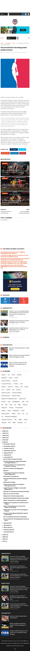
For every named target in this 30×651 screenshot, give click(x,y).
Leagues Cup (22, 398)
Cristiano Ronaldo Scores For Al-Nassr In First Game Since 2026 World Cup (14, 255)
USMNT (20, 419)
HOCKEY (18, 389)
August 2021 (7, 453)
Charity (16, 377)
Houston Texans (16, 395)
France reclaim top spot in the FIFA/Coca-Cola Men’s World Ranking (18, 364)
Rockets (3, 410)
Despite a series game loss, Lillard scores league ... (15, 503)
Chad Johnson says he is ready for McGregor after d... (13, 485)
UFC (23, 413)
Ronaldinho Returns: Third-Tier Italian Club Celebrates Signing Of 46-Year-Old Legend (14, 262)
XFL (25, 422)
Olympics (25, 404)
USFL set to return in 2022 (11, 494)
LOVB (9, 401)
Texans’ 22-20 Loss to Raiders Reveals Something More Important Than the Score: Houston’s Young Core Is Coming (19, 313)
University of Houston (7, 419)
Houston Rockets (6, 395)
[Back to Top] (15, 649)
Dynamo (4, 386)
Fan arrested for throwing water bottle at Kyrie (16, 519)
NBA (14, 43)
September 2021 (9, 450)
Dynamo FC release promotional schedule (16, 491)
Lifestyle (4, 401)
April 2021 (7, 525)
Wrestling (20, 422)
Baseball (19, 374)
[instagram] (28, 14)
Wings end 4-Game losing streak (13, 496)
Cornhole (15, 383)
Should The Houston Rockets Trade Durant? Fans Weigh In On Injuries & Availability (14, 171)
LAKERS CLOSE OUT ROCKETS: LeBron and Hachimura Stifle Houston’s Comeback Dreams (13, 186)
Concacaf (14, 380)
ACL (9, 374)
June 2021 (7, 457)
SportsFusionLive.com (18, 645)
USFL (15, 419)
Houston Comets (6, 392)
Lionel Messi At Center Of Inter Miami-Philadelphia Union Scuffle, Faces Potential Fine (14, 266)
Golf (13, 389)
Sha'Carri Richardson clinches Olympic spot (15, 479)
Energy (16, 386)
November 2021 (8, 446)
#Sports (4, 374)
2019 (3, 537)
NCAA (11, 404)
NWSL (19, 404)
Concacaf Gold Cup (6, 383)
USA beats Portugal (9, 482)
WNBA (14, 422)
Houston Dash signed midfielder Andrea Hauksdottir (15, 513)
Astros (13, 374)
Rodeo (9, 410)
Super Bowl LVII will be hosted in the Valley (16, 498)
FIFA (21, 386)
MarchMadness (16, 401)
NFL (15, 404)
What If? (5, 471)
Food (3, 389)
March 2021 (7, 527)
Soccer (22, 410)
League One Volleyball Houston (9, 398)
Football (8, 389)
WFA (9, 422)
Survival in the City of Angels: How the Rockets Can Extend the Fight (13, 201)
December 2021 (8, 444)
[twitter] (26, 14)
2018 (3, 539)
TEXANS (13, 413)
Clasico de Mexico (6, 380)
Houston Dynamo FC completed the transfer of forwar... (14, 465)
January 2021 (8, 532)
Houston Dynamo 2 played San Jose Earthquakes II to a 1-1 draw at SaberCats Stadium (18, 329)
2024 (4, 435)
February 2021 (8, 530)
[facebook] (23, 14)
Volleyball (4, 422)
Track (18, 413)
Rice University (19, 407)
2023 (4, 437)
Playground (4, 407)
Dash (21, 383)
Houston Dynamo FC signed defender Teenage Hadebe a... (14, 462)
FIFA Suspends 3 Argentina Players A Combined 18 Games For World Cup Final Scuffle (15, 259)
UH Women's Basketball (11, 416)
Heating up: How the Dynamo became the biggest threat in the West (19, 321)
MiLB (23, 401)
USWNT (25, 419)
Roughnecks (16, 410)
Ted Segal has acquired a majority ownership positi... (13, 473)
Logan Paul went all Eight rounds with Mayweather (14, 488)
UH (2, 416)
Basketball (8, 43)
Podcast (11, 407)
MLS (2, 404)
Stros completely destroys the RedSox (15, 517)
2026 (4, 431)
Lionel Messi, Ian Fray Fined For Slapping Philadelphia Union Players (13, 252)
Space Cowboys (5, 413)
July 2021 (6, 455)
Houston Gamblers (17, 392)
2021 (3, 442)
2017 (3, 541)
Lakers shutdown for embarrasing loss (15, 500)
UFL (27, 413)
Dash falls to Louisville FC (11, 476)
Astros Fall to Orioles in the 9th (12, 459)
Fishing (26, 386)
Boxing (10, 377)
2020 (4, 535)
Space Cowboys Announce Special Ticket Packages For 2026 (19, 356)
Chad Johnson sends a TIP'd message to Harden (15, 510)
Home (2, 38)
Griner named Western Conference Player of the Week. (14, 506)
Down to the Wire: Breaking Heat (13, 468)
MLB (27, 401)
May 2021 (6, 523)
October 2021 (8, 448)
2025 (4, 433)
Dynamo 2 (10, 386)
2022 (4, 440)
